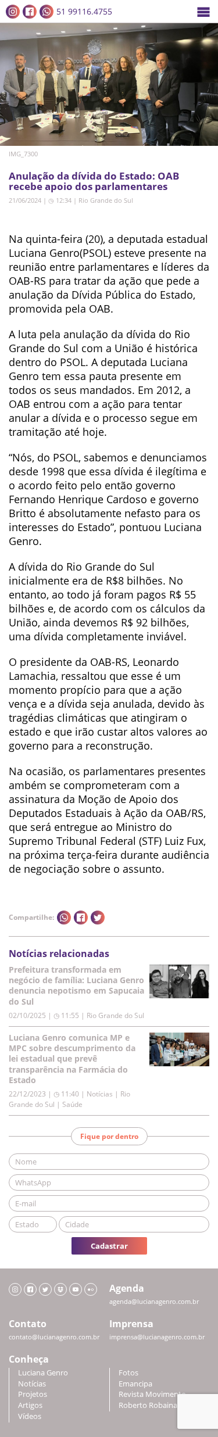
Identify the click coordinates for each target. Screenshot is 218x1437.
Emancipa (135, 1384)
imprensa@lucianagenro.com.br (157, 1337)
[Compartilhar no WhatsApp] (64, 917)
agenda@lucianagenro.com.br (154, 1302)
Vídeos (29, 1416)
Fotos (128, 1373)
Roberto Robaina (148, 1405)
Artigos (30, 1405)
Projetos (32, 1394)
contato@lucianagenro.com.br (54, 1337)
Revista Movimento (152, 1394)
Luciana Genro (43, 1373)
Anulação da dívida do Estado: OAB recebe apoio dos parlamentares (94, 181)
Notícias (32, 1384)
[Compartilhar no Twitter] (98, 917)
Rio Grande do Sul (105, 200)
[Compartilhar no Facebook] (81, 917)
